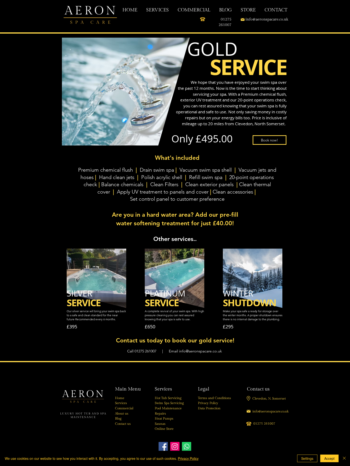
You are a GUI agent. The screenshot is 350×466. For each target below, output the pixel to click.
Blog (118, 419)
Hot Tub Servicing (168, 398)
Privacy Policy (208, 403)
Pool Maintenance (168, 408)
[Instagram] (175, 446)
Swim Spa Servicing (169, 403)
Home (119, 398)
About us (121, 414)
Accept (329, 458)
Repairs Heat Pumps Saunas (164, 419)
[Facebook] (163, 446)
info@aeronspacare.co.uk (200, 351)
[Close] (344, 458)
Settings (307, 458)
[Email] (242, 19)
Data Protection (209, 408)
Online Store (164, 429)
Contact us (123, 424)
